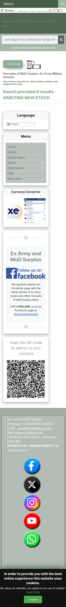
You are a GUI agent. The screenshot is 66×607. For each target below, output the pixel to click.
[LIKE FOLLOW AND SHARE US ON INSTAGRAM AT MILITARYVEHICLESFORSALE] (59, 9)
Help (11, 173)
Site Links (14, 178)
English (14, 124)
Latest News (16, 157)
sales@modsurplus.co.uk (34, 428)
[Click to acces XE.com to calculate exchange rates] (26, 211)
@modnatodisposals (26, 314)
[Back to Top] (59, 600)
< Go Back (13, 64)
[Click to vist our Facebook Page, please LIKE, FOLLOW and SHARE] (26, 273)
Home (12, 147)
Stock (12, 163)
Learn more (33, 591)
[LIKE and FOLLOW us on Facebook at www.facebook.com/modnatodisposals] (32, 466)
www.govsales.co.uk (29, 432)
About (12, 152)
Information (15, 168)
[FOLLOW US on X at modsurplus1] (61, 11)
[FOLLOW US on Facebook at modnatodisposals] (50, 11)
